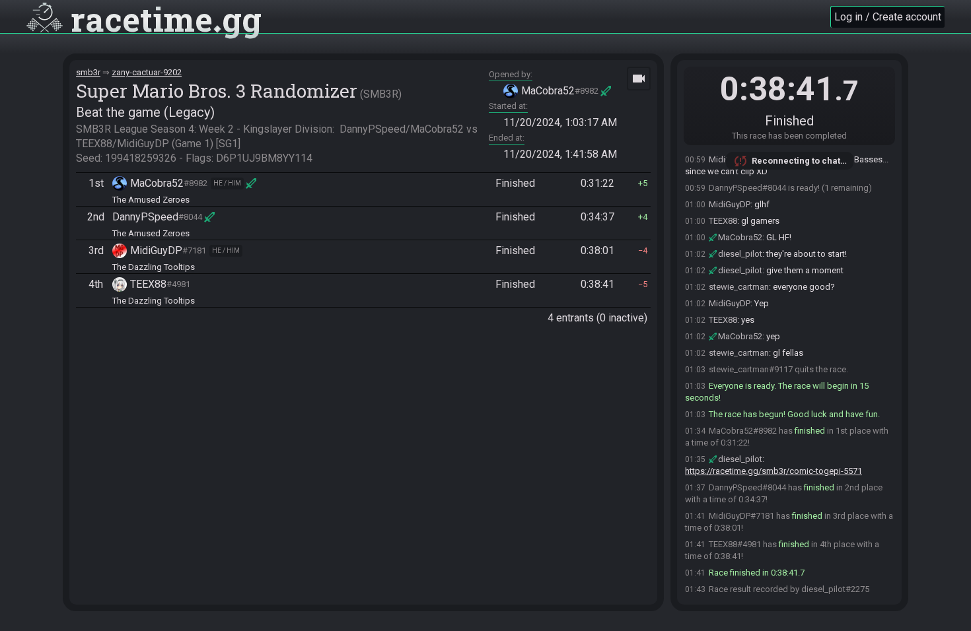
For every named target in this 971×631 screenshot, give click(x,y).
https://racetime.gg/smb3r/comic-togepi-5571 (773, 471)
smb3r (88, 72)
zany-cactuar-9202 (147, 72)
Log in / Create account (887, 17)
